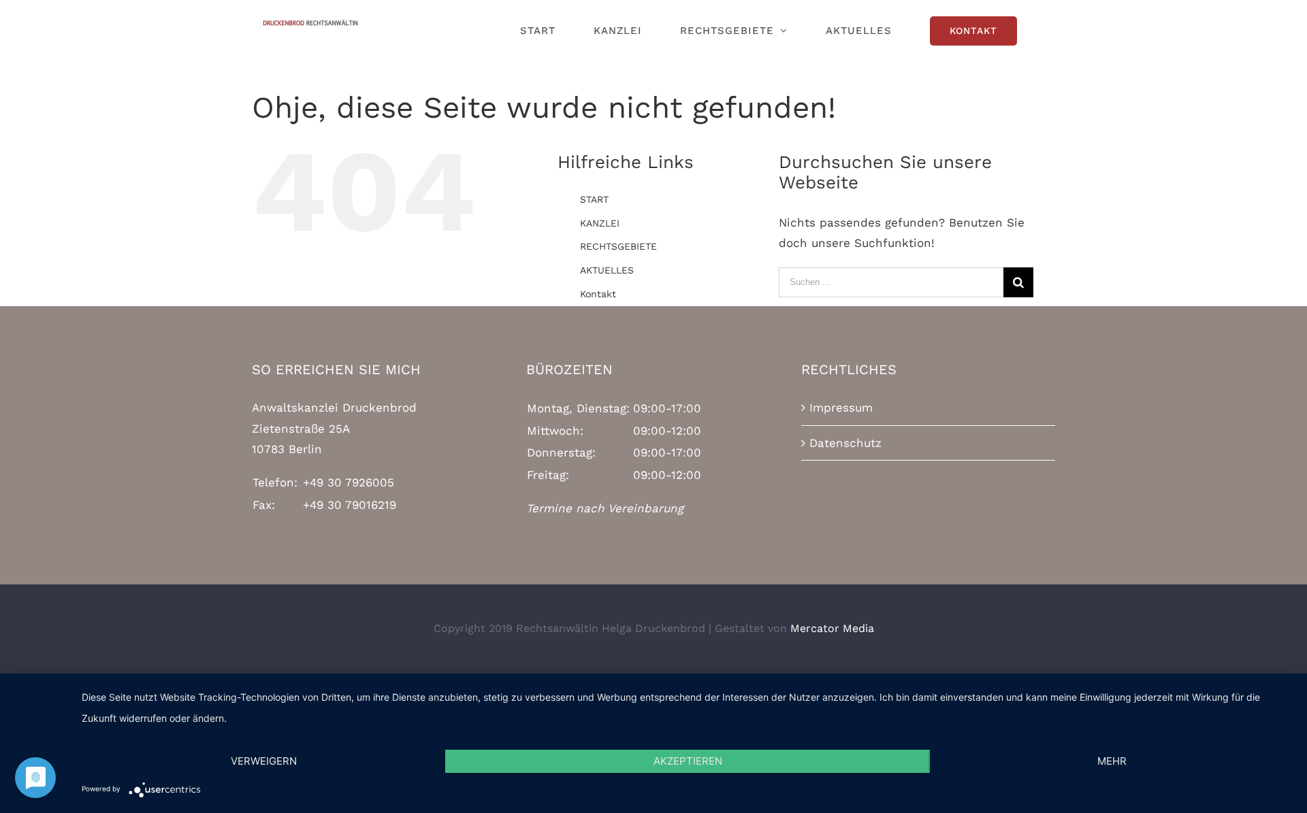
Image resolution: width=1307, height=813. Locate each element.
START (594, 199)
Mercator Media (832, 628)
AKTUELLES (607, 270)
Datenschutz (845, 443)
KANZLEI (599, 223)
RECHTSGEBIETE (618, 246)
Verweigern (264, 760)
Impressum (841, 407)
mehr (1112, 760)
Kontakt (598, 293)
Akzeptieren (688, 760)
